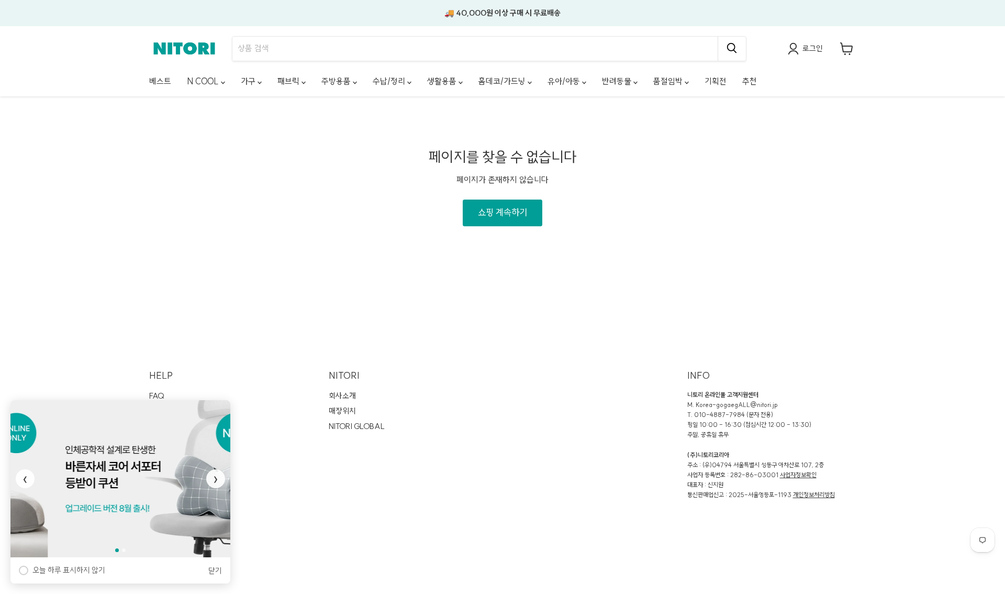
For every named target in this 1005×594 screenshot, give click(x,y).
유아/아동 (565, 81)
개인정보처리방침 (814, 495)
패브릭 (289, 81)
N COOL (204, 81)
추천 (749, 81)
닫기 (215, 570)
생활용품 (443, 81)
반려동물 (617, 81)
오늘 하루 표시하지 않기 (68, 570)
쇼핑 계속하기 (502, 212)
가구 (249, 81)
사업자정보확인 (798, 475)
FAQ (156, 396)
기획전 (716, 81)
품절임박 (669, 81)
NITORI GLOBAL (357, 426)
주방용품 (337, 81)
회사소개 (342, 396)
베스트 (160, 81)
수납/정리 (390, 81)
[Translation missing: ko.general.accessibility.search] (732, 49)
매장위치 (342, 411)
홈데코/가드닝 (503, 81)
